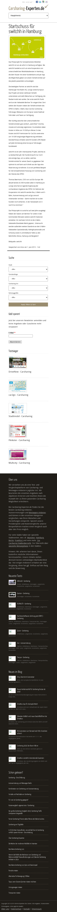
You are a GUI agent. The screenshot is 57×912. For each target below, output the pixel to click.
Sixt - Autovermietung (23, 643)
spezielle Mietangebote (18, 546)
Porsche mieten (13, 870)
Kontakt (26, 909)
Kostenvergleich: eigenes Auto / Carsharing (21, 805)
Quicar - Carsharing (22, 631)
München (31, 538)
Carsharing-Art (13, 284)
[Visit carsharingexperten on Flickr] (46, 2)
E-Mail (12, 333)
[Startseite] (28, 8)
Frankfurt (19, 540)
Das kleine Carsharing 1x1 (16, 849)
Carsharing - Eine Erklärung (17, 777)
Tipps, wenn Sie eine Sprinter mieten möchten (22, 882)
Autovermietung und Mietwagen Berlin (20, 783)
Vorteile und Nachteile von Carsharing (20, 794)
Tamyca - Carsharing (23, 657)
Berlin (11, 540)
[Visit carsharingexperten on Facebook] (37, 2)
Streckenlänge (13, 274)
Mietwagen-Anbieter (37, 513)
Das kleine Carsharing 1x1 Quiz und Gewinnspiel (23, 865)
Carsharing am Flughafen (16, 824)
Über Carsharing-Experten (16, 838)
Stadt (10, 265)
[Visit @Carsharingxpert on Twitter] (40, 2)
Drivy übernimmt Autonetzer (25, 677)
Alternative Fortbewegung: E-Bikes (19, 876)
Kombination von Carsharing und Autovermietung (24, 789)
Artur (22, 247)
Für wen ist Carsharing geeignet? (18, 800)
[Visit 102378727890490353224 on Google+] (43, 2)
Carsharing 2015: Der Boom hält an (27, 746)
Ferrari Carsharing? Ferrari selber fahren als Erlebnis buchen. (26, 819)
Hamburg (40, 538)
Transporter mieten (14, 893)
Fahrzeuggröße (13, 293)
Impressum (37, 909)
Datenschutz (16, 909)
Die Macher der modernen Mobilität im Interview (23, 843)
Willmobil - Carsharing (23, 581)
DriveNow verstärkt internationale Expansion (30, 758)
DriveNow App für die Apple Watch (27, 704)
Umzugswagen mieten (15, 887)
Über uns (5, 909)
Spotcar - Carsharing (23, 593)
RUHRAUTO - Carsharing (24, 604)
